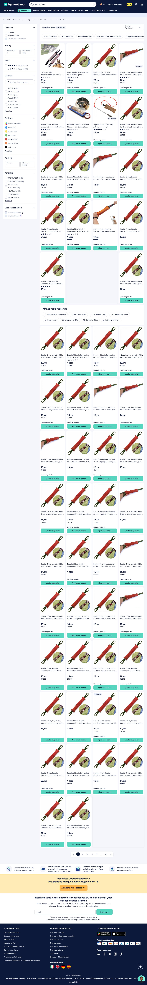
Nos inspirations (56, 950)
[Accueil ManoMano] (14, 4)
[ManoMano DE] (63, 967)
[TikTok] (121, 954)
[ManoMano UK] (57, 967)
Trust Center (79, 978)
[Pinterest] (110, 954)
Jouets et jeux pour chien (31, 20)
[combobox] (133, 27)
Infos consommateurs (123, 978)
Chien (19, 20)
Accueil (5, 20)
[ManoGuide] (141, 979)
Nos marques (55, 943)
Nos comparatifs (56, 939)
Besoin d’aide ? (9, 939)
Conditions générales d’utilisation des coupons (22, 960)
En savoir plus (95, 920)
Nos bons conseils (57, 932)
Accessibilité (73, 982)
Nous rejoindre (9, 953)
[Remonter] (140, 966)
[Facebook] (104, 954)
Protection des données (63, 978)
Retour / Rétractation (12, 936)
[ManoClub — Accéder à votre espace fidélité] (129, 4)
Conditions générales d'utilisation (99, 978)
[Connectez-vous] (136, 4)
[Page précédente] (73, 854)
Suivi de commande (11, 932)
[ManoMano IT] (52, 967)
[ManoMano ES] (69, 967)
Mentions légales (45, 978)
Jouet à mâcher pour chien (50, 20)
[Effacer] (94, 4)
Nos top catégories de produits (62, 936)
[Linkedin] (99, 954)
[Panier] (141, 4)
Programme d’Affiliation (13, 957)
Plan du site (31, 978)
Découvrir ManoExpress (59, 957)
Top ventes (54, 953)
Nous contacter (10, 943)
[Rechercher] (31, 4)
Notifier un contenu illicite (14, 946)
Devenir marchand (11, 950)
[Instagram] (115, 954)
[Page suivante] (110, 854)
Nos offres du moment (59, 946)
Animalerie (12, 20)
